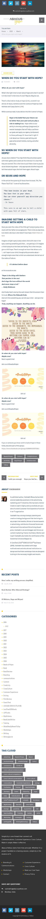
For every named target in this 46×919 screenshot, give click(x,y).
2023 (5, 651)
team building (8, 813)
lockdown (36, 800)
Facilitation (7, 787)
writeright (18, 817)
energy (37, 783)
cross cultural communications (13, 770)
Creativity (6, 685)
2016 (4, 622)
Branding (6, 675)
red (37, 809)
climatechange (22, 761)
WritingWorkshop (22, 822)
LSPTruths (6, 712)
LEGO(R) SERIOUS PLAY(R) (12, 706)
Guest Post (7, 702)
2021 (4, 644)
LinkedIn (25, 800)
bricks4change (8, 761)
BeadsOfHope (8, 456)
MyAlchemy (7, 716)
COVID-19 (19, 765)
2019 (4, 637)
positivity (7, 460)
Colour (34, 761)
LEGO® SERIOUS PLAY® (11, 800)
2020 (17, 81)
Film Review (7, 699)
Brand (31, 757)
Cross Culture (30, 866)
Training (6, 723)
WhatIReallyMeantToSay (11, 726)
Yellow (6, 465)
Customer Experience (10, 692)
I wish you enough (15, 478)
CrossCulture (7, 688)
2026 (5, 661)
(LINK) (21, 106)
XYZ (6, 626)
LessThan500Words (10, 709)
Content (6, 682)
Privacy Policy (30, 874)
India (5, 796)
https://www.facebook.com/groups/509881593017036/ (20, 448)
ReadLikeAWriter (9, 719)
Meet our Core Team (32, 870)
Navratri (18, 804)
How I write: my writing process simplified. (17, 580)
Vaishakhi (14, 489)
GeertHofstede (30, 787)
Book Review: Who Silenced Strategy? (15, 590)
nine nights (29, 804)
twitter (29, 813)
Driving (5, 695)
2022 (5, 647)
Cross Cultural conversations (13, 778)
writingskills (7, 822)
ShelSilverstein (31, 460)
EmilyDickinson (32, 456)
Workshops (7, 730)
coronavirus (7, 765)
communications (9, 678)
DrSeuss (20, 456)
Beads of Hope (8, 664)
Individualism (16, 796)
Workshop (7, 817)
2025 (5, 657)
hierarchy (26, 791)
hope (35, 791)
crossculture (8, 783)
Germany (7, 791)
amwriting (7, 757)
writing (29, 817)
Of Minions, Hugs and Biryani (12, 599)
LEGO (26, 796)
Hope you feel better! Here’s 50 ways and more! (34, 478)
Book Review (7, 671)
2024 (5, 654)
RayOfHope (18, 460)
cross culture (31, 778)
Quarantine (27, 809)
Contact (6, 874)
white (38, 813)
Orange (6, 809)
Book (5, 668)
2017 (4, 630)
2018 (4, 633)
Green (16, 791)
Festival (18, 787)
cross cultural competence (12, 774)
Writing (6, 733)
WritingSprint (8, 737)
